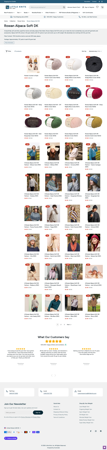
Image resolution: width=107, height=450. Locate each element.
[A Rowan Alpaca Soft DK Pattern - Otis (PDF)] (33, 242)
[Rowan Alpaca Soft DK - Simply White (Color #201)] (74, 64)
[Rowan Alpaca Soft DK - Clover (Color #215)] (53, 122)
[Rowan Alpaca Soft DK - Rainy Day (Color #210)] (33, 93)
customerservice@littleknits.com (87, 393)
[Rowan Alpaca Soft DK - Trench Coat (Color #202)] (53, 64)
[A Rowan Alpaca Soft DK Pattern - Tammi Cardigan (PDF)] (94, 151)
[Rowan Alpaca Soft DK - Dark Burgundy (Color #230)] (33, 122)
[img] (53, 341)
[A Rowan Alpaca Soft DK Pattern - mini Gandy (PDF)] (33, 303)
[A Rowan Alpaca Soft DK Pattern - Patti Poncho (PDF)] (74, 213)
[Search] (64, 7)
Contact (94, 1)
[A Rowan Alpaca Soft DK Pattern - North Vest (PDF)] (53, 242)
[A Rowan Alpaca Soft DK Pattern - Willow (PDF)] (53, 151)
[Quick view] (40, 59)
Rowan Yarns (21, 21)
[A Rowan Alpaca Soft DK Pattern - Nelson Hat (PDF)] (94, 242)
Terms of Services (26, 417)
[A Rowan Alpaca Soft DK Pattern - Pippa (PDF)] (53, 213)
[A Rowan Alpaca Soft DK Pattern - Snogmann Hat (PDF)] (94, 182)
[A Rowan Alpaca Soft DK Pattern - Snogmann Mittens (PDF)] (74, 182)
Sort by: (84, 51)
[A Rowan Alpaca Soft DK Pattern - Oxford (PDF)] (94, 213)
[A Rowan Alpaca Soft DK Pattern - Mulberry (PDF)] (33, 272)
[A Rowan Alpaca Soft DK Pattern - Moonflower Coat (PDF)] (74, 272)
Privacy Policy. (36, 417)
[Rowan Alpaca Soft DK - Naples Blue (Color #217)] (74, 93)
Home (6, 21)
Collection (12, 21)
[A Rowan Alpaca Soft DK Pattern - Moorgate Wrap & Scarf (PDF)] (53, 272)
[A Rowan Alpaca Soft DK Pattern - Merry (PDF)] (94, 303)
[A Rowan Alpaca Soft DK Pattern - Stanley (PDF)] (33, 182)
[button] (52, 375)
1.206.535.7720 (47, 393)
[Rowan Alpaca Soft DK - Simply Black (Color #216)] (94, 64)
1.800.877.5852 (13, 393)
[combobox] (47, 7)
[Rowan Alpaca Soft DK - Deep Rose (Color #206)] (94, 93)
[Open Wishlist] (104, 447)
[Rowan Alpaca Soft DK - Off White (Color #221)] (53, 93)
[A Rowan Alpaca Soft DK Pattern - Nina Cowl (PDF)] (74, 242)
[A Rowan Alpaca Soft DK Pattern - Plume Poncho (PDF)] (33, 213)
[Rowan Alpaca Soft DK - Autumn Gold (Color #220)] (94, 122)
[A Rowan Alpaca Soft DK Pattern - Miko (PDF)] (74, 303)
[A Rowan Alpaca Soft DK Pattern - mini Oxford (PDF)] (94, 272)
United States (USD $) (13, 428)
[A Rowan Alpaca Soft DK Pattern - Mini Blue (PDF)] (53, 303)
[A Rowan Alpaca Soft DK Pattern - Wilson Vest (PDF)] (33, 151)
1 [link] (57, 324)
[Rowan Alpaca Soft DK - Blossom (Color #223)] (74, 122)
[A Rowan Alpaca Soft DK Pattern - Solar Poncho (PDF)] (53, 182)
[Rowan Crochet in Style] (33, 64)
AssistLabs (57, 447)
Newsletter (87, 1)
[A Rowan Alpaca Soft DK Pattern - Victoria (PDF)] (74, 151)
